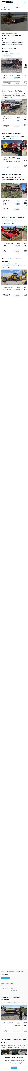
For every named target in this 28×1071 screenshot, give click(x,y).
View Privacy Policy (17, 1063)
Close (14, 1067)
